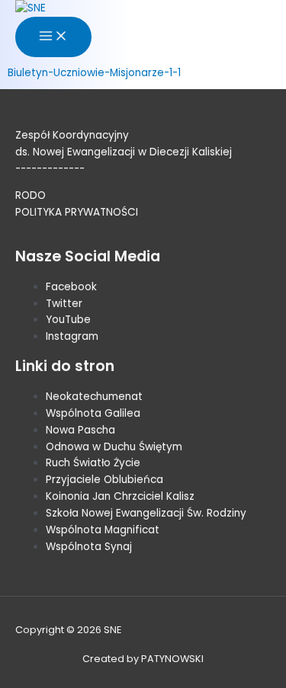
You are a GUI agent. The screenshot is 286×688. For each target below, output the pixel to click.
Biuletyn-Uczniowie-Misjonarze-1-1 (94, 73)
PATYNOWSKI (172, 658)
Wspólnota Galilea (93, 413)
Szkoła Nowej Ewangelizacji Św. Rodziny (146, 513)
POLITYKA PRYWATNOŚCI (76, 212)
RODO (30, 195)
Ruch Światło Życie (93, 463)
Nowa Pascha (80, 430)
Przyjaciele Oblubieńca (104, 479)
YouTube (68, 319)
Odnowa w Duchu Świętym (114, 447)
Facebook (71, 287)
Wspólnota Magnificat (102, 530)
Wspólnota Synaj (89, 546)
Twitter (64, 303)
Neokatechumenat (94, 396)
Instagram (72, 336)
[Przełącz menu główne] (53, 37)
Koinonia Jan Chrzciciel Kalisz (120, 496)
